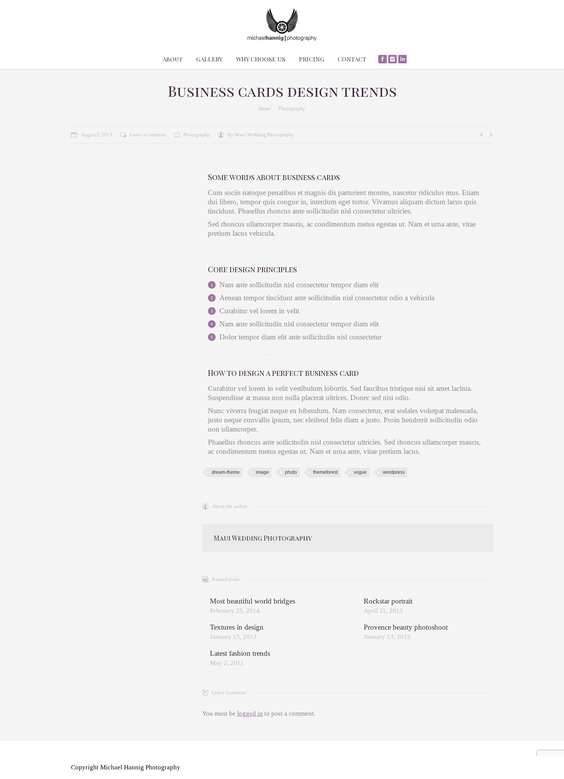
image (262, 472)
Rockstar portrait (388, 601)
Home (265, 108)
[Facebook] (382, 59)
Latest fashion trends (240, 653)
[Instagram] (392, 59)
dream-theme (226, 472)
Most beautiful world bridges (252, 601)
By (261, 134)
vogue (360, 472)
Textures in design (237, 627)
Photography (292, 108)
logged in (250, 713)
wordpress (394, 472)
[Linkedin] (402, 59)
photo (291, 472)
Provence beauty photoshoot (406, 627)
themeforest (325, 472)
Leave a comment (148, 134)
